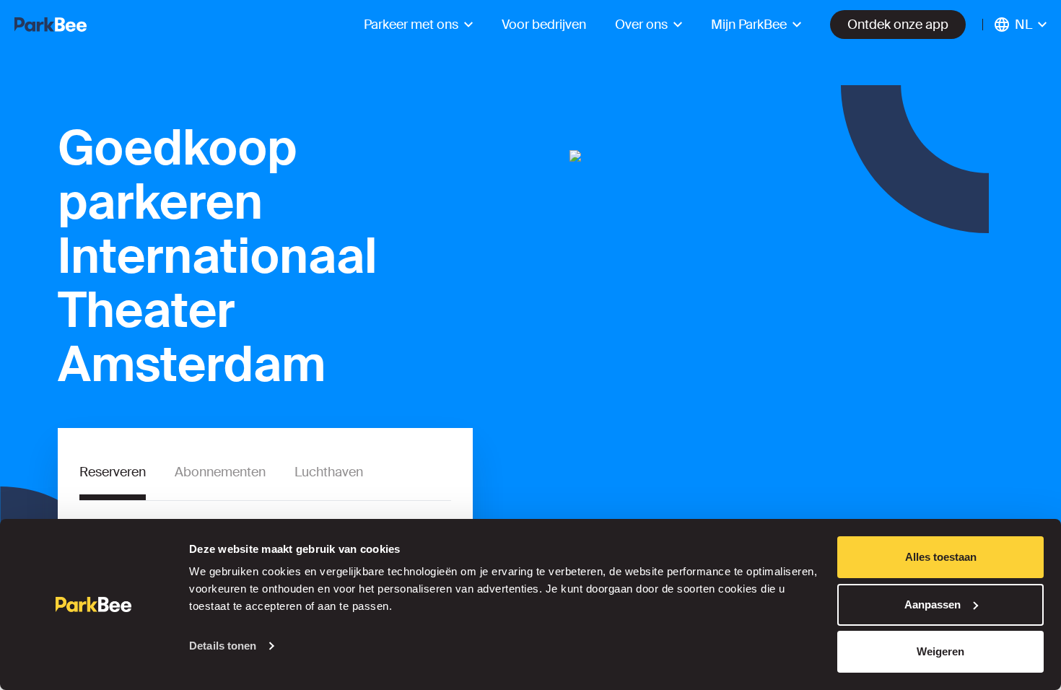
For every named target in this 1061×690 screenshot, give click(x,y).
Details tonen (222, 645)
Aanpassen (932, 604)
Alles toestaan (941, 557)
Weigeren (940, 651)
